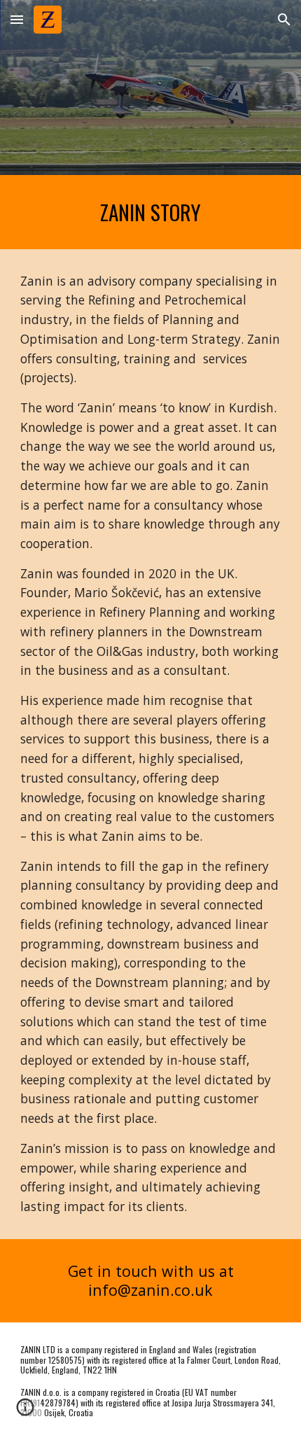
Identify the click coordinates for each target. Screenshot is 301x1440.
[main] (151, 212)
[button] (17, 19)
